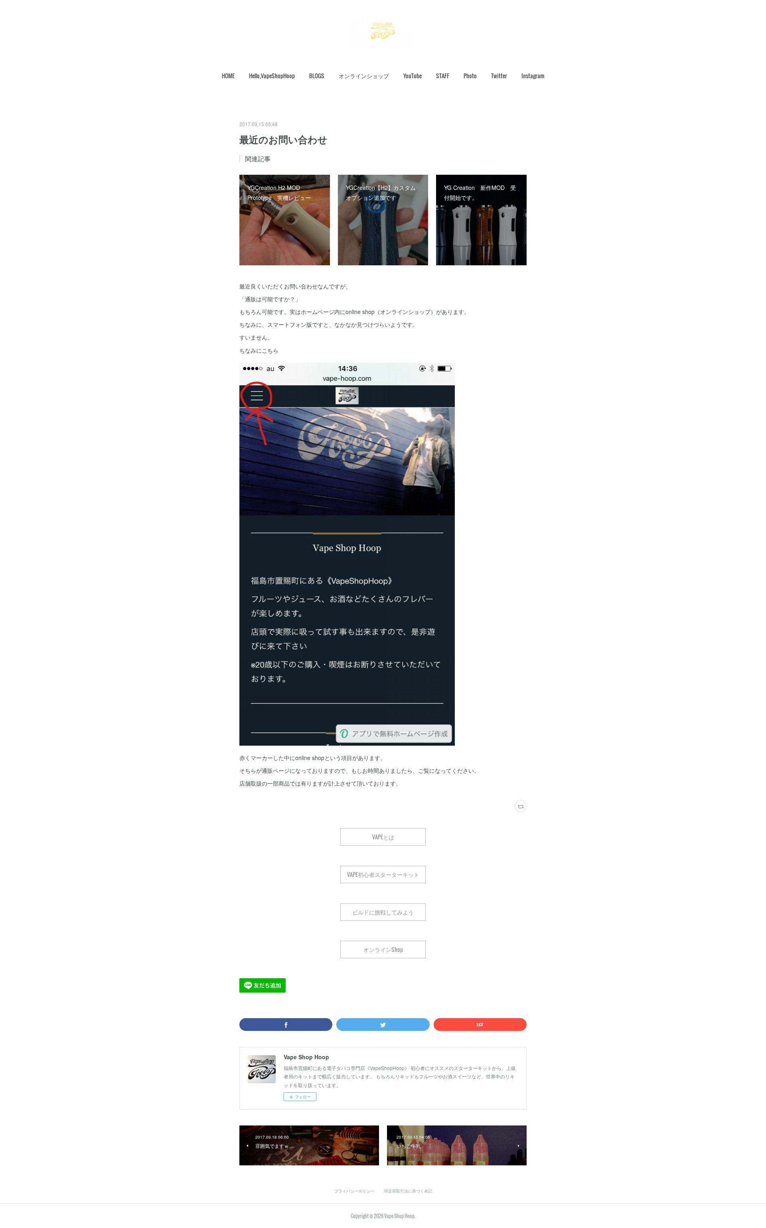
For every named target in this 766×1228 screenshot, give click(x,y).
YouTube (412, 75)
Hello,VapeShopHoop (272, 75)
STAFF (442, 75)
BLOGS (316, 75)
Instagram (532, 75)
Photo (470, 75)
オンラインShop (383, 949)
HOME (228, 75)
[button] (228, 76)
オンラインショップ (364, 75)
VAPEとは (383, 837)
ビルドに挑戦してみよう (383, 912)
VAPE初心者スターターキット (383, 874)
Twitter (499, 75)
